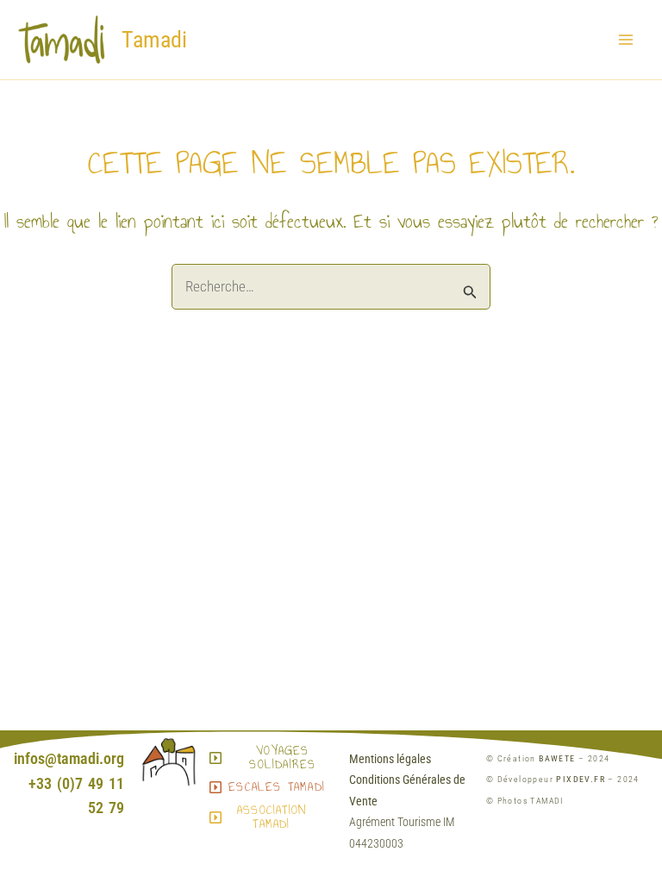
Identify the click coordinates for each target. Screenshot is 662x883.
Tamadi (154, 40)
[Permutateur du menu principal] (626, 40)
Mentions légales (390, 759)
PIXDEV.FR (580, 779)
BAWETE (557, 758)
